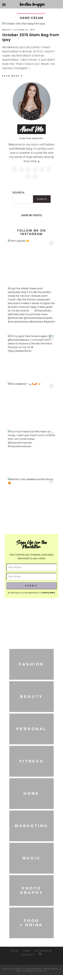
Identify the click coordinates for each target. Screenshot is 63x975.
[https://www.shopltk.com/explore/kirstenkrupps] (49, 169)
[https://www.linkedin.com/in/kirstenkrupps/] (42, 169)
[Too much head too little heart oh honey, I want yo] (31, 453)
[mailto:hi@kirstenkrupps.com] (28, 176)
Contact (28, 955)
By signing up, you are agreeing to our (31, 593)
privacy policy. (49, 593)
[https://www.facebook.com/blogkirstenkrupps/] (28, 169)
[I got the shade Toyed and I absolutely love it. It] (31, 310)
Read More (11, 76)
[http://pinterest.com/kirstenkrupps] (35, 169)
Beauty (6, 30)
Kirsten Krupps (32, 4)
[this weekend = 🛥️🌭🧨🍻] (31, 406)
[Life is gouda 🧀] (31, 263)
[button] (40, 955)
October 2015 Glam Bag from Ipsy (30, 37)
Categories (44, 951)
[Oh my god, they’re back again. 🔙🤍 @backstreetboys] (31, 358)
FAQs (27, 951)
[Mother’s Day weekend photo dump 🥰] (31, 501)
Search (18, 192)
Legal (14, 951)
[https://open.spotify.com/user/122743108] (35, 176)
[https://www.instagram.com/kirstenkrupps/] (14, 169)
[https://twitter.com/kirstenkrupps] (21, 169)
